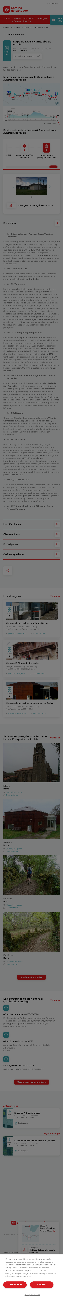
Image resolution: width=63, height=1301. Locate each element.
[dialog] (31, 1278)
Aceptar (41, 1284)
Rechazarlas (15, 1284)
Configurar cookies (32, 1295)
